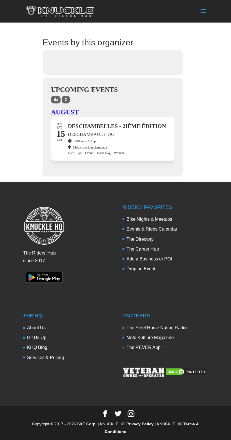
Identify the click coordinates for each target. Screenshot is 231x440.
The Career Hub (142, 249)
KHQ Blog (37, 347)
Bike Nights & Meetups (149, 219)
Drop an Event (140, 268)
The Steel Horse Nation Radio (156, 327)
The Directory (140, 239)
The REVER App (143, 347)
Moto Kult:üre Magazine (150, 337)
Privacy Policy (140, 424)
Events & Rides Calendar (151, 229)
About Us (36, 327)
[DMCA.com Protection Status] (186, 374)
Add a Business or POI (149, 259)
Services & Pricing (45, 357)
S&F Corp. (87, 424)
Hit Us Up (36, 337)
